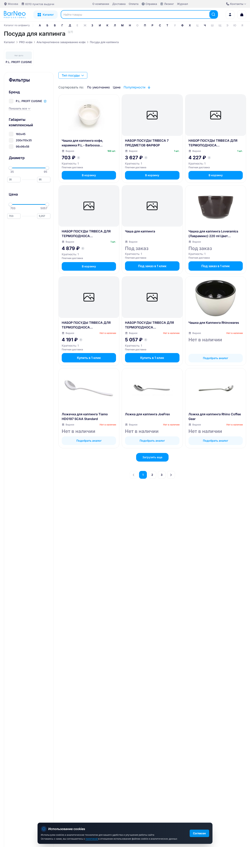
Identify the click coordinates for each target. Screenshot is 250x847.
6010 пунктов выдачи (39, 4)
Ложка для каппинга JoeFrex (147, 414)
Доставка (119, 3)
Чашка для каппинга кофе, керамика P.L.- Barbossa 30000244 (82, 143)
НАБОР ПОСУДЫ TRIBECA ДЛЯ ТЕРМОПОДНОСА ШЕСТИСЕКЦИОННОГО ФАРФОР (150, 325)
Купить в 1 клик (89, 358)
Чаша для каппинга (140, 231)
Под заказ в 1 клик (152, 266)
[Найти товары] (213, 14)
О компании (100, 3)
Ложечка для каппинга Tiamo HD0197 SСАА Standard (85, 416)
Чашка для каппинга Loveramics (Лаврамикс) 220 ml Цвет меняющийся (213, 233)
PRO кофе (25, 42)
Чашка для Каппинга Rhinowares (213, 323)
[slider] (10, 168)
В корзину (89, 175)
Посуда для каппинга (104, 42)
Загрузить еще (152, 457)
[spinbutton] (14, 179)
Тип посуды (71, 75)
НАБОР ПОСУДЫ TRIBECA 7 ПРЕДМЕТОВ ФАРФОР (147, 143)
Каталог (9, 42)
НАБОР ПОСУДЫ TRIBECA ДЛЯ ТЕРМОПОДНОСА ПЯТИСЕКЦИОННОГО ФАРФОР (86, 233)
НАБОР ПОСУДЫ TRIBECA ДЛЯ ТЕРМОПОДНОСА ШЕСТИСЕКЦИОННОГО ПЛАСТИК (88, 325)
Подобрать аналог (215, 358)
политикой (92, 838)
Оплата (133, 3)
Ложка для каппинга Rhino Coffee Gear (214, 416)
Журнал (182, 3)
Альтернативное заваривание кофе (61, 42)
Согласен (199, 833)
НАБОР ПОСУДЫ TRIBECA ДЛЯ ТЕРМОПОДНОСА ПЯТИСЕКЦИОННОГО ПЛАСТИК (213, 143)
